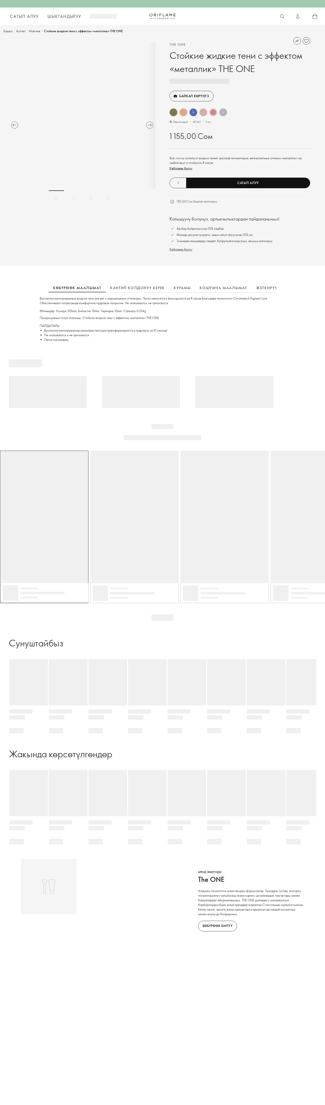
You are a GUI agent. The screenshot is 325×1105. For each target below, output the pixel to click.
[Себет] (314, 16)
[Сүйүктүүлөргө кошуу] (306, 41)
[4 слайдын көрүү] (108, 198)
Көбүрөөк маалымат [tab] (77, 287)
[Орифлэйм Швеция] (162, 16)
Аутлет (20, 31)
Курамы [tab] (182, 287)
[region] (82, 115)
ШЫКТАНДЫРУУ (64, 16)
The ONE (178, 44)
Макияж (34, 31)
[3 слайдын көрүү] (91, 198)
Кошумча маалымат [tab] (223, 287)
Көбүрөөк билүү (181, 168)
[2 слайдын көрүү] (73, 198)
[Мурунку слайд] (14, 125)
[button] (173, 112)
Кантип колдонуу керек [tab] (137, 287)
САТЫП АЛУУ (24, 16)
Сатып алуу (248, 183)
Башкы (8, 31)
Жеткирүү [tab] (266, 287)
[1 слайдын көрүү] (56, 198)
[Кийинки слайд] (149, 125)
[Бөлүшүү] (297, 41)
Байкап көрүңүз (194, 96)
